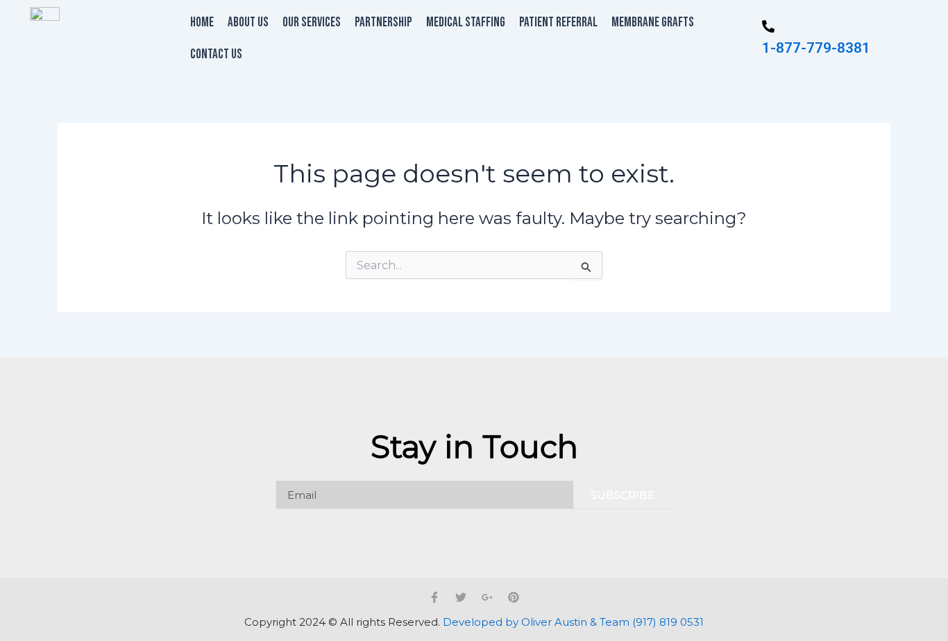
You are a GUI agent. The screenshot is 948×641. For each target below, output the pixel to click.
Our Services (311, 23)
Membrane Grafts (652, 23)
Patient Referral (558, 23)
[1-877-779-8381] (768, 27)
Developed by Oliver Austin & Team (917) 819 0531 (573, 622)
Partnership (383, 23)
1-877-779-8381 (816, 48)
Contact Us (216, 54)
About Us (248, 23)
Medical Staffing (465, 23)
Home (202, 23)
